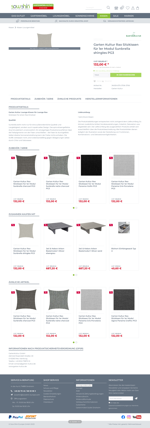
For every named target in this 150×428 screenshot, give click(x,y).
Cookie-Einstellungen (52, 394)
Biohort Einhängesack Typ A (91, 250)
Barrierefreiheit (49, 396)
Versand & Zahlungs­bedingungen (90, 394)
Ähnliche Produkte (69, 99)
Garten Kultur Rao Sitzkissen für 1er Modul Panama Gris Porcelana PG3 (57, 185)
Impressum (48, 402)
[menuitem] (116, 8)
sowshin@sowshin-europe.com (27, 395)
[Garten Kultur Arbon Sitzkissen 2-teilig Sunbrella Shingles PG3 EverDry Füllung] (124, 299)
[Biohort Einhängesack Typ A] (91, 232)
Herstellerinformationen (101, 99)
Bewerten (108, 81)
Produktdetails (20, 99)
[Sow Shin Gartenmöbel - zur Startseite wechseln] (20, 7)
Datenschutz (48, 399)
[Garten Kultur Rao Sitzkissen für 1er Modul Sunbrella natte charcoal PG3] (26, 299)
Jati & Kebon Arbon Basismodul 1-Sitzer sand (57, 250)
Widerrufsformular (83, 399)
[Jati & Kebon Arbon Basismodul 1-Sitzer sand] (58, 232)
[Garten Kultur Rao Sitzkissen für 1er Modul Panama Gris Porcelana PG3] (58, 165)
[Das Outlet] (43, 7)
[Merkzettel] (127, 8)
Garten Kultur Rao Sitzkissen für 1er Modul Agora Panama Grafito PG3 (91, 183)
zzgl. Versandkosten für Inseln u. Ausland (110, 67)
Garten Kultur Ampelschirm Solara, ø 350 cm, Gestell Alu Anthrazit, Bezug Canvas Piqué (123, 252)
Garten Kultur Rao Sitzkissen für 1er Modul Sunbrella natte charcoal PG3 (24, 319)
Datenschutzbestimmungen (119, 405)
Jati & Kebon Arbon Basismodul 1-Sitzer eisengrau (22, 251)
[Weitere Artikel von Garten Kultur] (133, 34)
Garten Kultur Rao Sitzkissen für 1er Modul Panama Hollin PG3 (24, 183)
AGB (78, 391)
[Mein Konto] (132, 8)
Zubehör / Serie (43, 99)
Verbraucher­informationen (87, 402)
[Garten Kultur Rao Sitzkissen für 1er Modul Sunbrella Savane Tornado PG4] (124, 165)
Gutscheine (80, 405)
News (45, 385)
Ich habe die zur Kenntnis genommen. (123, 405)
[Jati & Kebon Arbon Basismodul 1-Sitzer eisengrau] (26, 232)
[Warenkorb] (137, 8)
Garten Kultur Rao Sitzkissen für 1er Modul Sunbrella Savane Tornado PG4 (123, 185)
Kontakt (79, 388)
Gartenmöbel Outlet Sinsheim (88, 408)
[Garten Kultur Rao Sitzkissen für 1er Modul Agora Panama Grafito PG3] (91, 165)
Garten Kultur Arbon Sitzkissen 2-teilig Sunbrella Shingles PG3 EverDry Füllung (122, 319)
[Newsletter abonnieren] (136, 398)
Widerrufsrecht (82, 396)
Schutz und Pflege (50, 388)
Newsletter (47, 391)
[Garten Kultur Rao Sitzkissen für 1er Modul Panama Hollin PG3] (26, 165)
